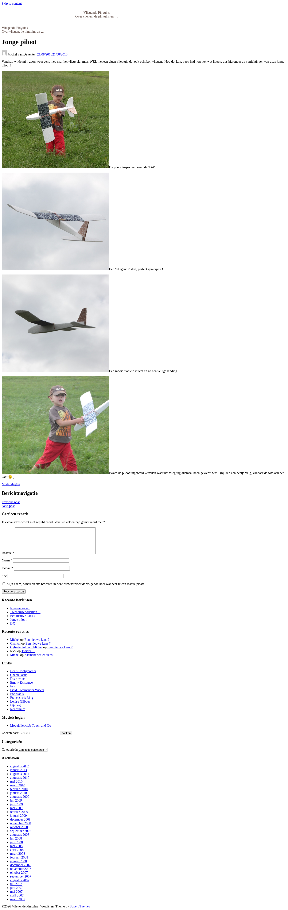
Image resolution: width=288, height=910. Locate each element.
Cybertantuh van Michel (26, 647)
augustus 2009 (19, 796)
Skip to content (12, 3)
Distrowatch (18, 678)
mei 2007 (16, 891)
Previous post (11, 502)
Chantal (15, 643)
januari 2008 (18, 861)
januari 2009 (18, 815)
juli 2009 (16, 800)
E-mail (7, 568)
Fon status (17, 694)
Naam (7, 560)
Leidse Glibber (20, 701)
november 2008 (20, 823)
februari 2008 (19, 857)
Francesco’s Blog (21, 697)
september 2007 (20, 876)
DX (12, 623)
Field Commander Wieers (27, 690)
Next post (8, 506)
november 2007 (20, 869)
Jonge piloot (18, 619)
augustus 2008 (19, 834)
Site (4, 576)
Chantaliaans (18, 675)
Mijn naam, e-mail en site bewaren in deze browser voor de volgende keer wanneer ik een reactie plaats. (76, 584)
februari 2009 (19, 812)
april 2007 (17, 895)
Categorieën (10, 749)
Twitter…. (28, 651)
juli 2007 (16, 884)
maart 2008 (17, 853)
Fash (13, 686)
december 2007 (20, 865)
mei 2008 (16, 846)
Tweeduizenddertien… (25, 612)
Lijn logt (16, 705)
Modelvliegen (11, 484)
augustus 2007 (19, 880)
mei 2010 (16, 781)
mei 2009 (16, 808)
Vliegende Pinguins (96, 12)
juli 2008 (16, 838)
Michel (14, 639)
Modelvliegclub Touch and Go (30, 725)
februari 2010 (19, 789)
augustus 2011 (19, 774)
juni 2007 (16, 888)
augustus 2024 (19, 766)
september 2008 (20, 831)
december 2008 (20, 819)
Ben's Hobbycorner (23, 671)
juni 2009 (16, 804)
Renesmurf (17, 709)
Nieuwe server (20, 608)
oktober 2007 (19, 872)
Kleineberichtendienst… (40, 655)
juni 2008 (16, 842)
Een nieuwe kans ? (22, 616)
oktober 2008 (19, 827)
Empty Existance (21, 682)
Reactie (8, 553)
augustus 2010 (19, 777)
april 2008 (17, 850)
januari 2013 (18, 770)
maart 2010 (17, 785)
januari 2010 (18, 793)
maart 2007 (17, 899)
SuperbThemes (80, 906)
